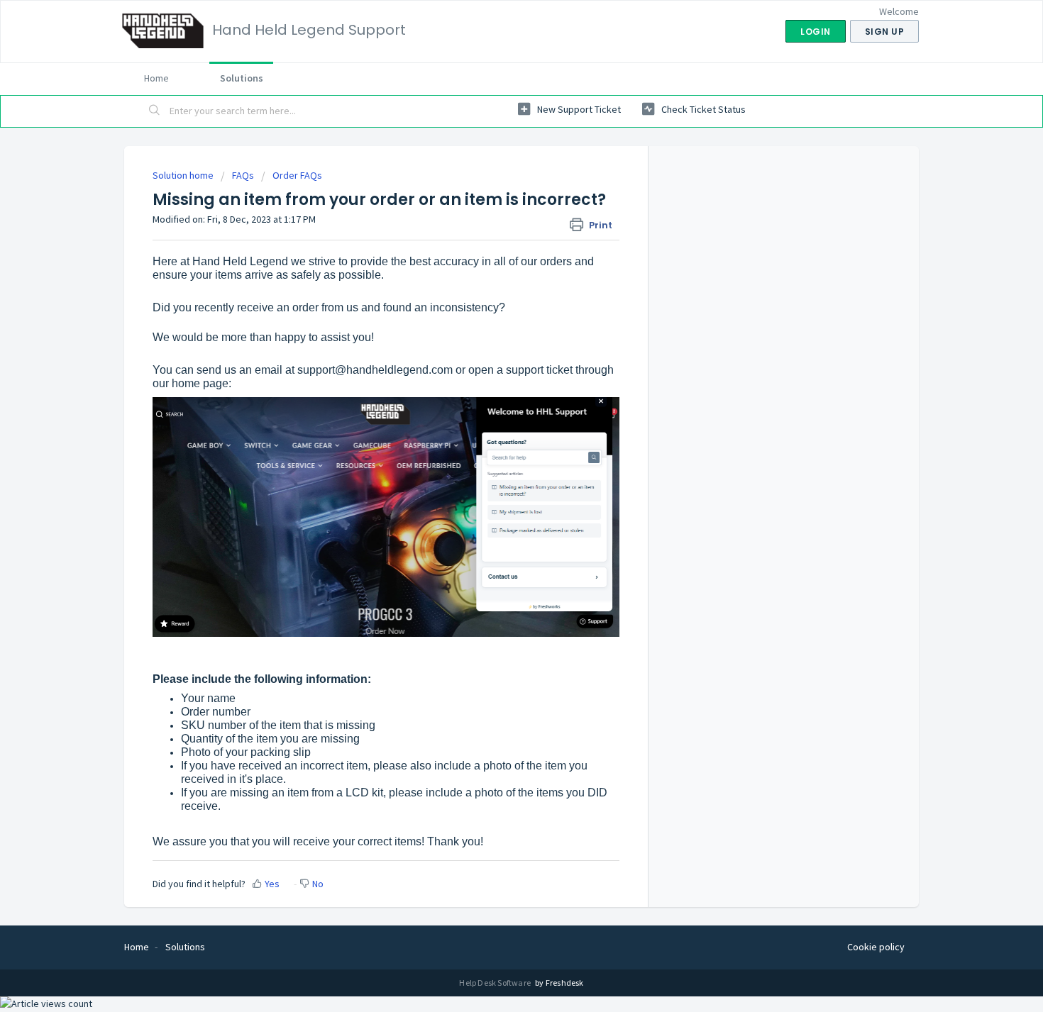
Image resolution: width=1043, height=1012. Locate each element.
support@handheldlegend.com (375, 370)
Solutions (241, 78)
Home (156, 78)
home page (200, 383)
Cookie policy (876, 946)
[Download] (495, 324)
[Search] (154, 111)
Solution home (184, 175)
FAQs (243, 175)
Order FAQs (297, 175)
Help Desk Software (495, 982)
